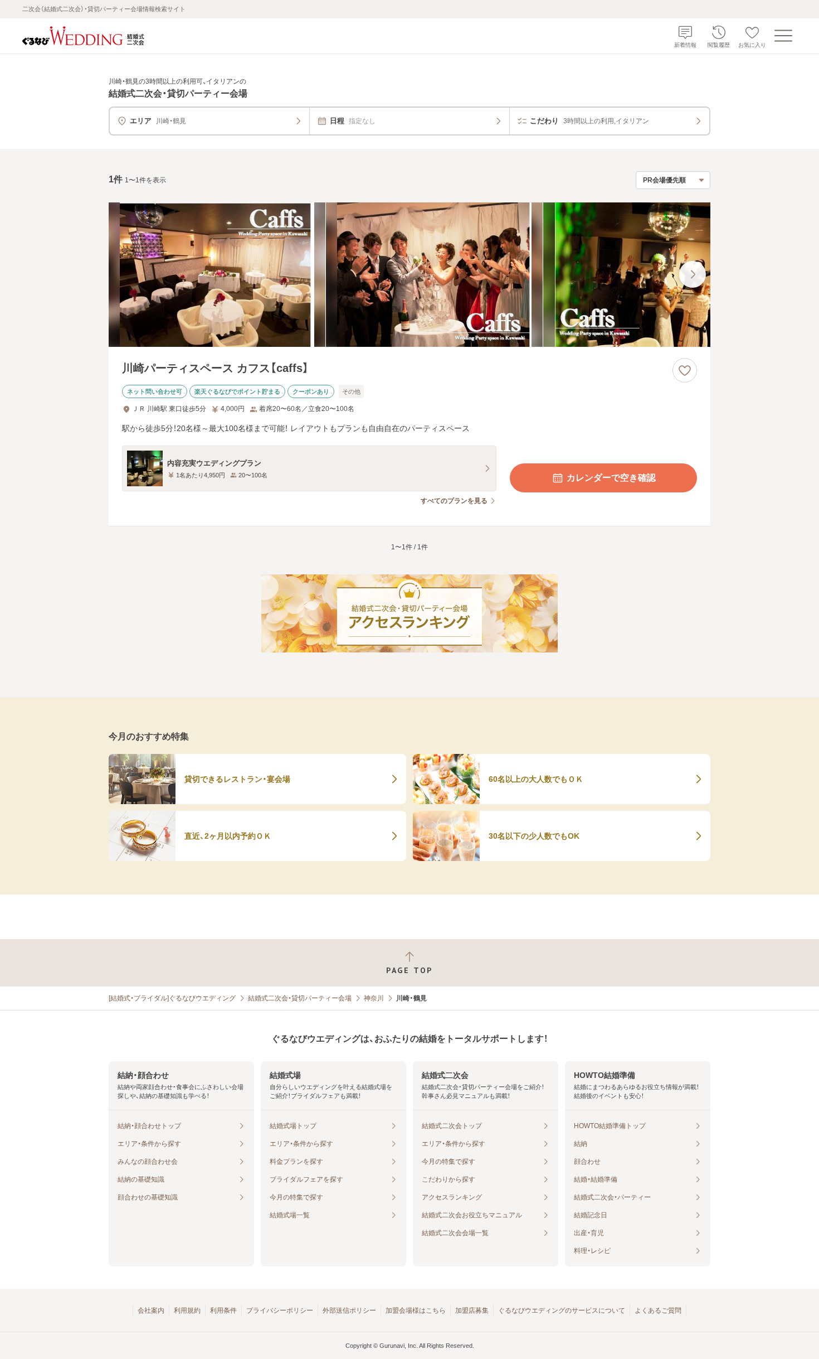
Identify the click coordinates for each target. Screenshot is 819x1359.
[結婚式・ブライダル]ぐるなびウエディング (172, 998)
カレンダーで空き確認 (611, 477)
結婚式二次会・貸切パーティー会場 (300, 998)
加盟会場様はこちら (416, 1310)
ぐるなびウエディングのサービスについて (561, 1310)
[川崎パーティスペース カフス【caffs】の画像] (409, 274)
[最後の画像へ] (692, 274)
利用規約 (187, 1310)
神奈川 (374, 998)
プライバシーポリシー (279, 1310)
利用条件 (223, 1310)
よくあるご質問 (658, 1310)
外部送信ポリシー (349, 1310)
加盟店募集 (472, 1310)
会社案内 (151, 1310)
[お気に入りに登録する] (684, 370)
